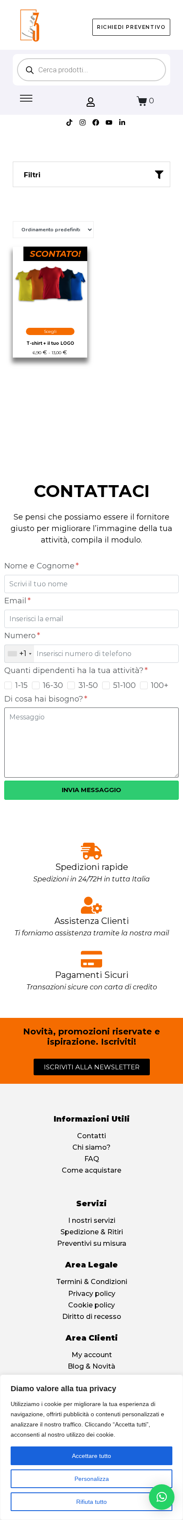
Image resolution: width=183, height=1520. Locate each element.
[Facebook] (95, 122)
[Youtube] (109, 122)
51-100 (124, 685)
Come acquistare (91, 1170)
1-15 (21, 685)
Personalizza (91, 1478)
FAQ (91, 1159)
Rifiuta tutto (91, 1501)
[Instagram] (82, 122)
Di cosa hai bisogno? (44, 699)
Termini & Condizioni (91, 1282)
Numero (21, 635)
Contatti (91, 1136)
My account (91, 1355)
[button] (161, 1497)
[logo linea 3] (29, 25)
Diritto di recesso (91, 1317)
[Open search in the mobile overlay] (91, 69)
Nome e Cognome (40, 566)
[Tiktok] (69, 122)
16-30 (53, 685)
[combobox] (19, 654)
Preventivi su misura (91, 1243)
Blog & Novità (91, 1366)
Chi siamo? (91, 1147)
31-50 (88, 685)
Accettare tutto (91, 1455)
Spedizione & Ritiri (91, 1232)
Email (16, 600)
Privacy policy (91, 1294)
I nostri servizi (91, 1220)
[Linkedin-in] (122, 122)
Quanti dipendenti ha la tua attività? (75, 670)
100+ (160, 685)
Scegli (50, 331)
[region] (91, 1447)
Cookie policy (91, 1305)
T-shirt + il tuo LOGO (50, 343)
